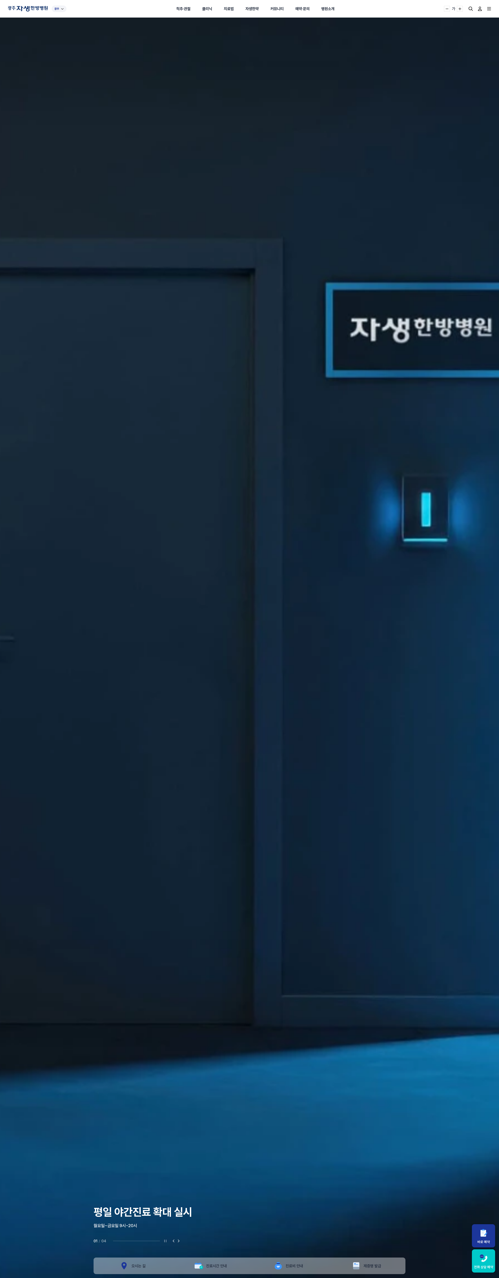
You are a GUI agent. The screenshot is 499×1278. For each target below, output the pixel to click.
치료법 (229, 8)
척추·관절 (183, 8)
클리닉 (207, 8)
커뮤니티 (277, 8)
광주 (56, 8)
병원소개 (327, 8)
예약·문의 (302, 8)
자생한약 (252, 8)
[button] (174, 1241)
